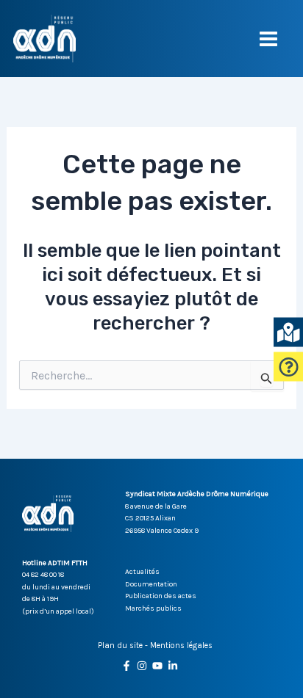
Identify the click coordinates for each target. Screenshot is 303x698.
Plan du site (120, 645)
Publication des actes (160, 596)
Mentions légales (181, 645)
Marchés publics (153, 608)
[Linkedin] (173, 666)
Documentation (151, 584)
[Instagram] (142, 666)
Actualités (142, 571)
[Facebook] (126, 666)
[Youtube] (157, 666)
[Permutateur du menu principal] (269, 39)
